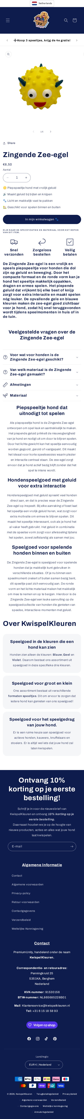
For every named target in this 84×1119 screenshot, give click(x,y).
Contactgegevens (23, 910)
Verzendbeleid (21, 919)
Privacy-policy (21, 893)
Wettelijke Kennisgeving (27, 928)
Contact (17, 875)
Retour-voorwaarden (25, 902)
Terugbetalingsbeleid (48, 1094)
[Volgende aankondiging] (76, 40)
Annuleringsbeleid (44, 1112)
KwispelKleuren (24, 1094)
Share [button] (11, 143)
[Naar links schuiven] (33, 131)
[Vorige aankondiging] (7, 40)
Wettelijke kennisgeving (55, 1106)
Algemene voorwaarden (28, 884)
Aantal (7, 169)
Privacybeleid (70, 1094)
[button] (8, 20)
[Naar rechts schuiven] (50, 131)
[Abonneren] (71, 846)
